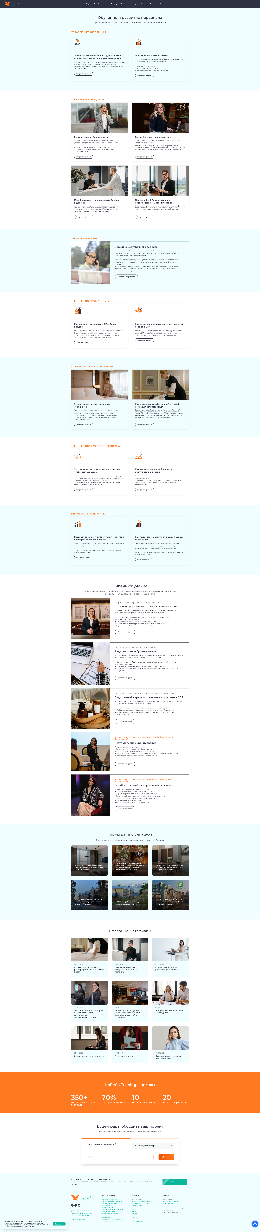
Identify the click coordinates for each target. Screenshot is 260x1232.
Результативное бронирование (91, 137)
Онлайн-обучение (101, 4)
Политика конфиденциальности (81, 1213)
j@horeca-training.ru (170, 1201)
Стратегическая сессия (109, 1222)
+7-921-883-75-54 (169, 1204)
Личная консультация (78, 1219)
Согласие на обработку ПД (80, 1215)
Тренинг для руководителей (111, 1199)
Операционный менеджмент (151, 55)
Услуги (88, 4)
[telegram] (75, 1205)
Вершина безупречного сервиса (112, 1209)
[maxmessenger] (79, 1205)
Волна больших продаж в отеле (153, 137)
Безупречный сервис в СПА (110, 1211)
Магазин (144, 4)
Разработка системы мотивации (112, 1220)
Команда (114, 4)
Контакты (170, 4)
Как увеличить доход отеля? (141, 1203)
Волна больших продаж (109, 1203)
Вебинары (133, 4)
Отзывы (134, 1213)
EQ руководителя (107, 1207)
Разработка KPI (106, 1217)
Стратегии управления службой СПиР (144, 1201)
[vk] (72, 1205)
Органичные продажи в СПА (111, 1213)
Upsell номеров (106, 1205)
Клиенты (153, 4)
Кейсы (123, 4)
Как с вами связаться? (101, 1144)
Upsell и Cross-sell (137, 1205)
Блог (162, 4)
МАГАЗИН (135, 1217)
